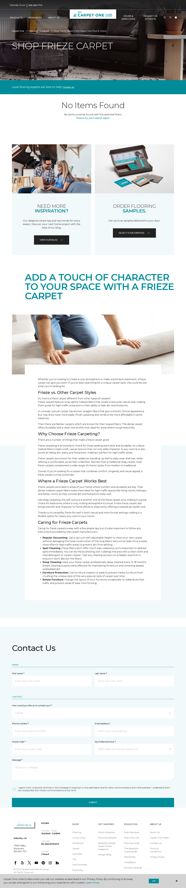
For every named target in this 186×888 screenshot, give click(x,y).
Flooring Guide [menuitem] (132, 843)
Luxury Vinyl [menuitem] (78, 837)
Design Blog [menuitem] (104, 854)
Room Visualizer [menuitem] (106, 832)
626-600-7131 (35, 5)
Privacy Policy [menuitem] (157, 857)
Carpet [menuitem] (75, 848)
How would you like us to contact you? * (32, 706)
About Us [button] (53, 17)
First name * (18, 673)
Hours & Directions (128, 17)
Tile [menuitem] (74, 859)
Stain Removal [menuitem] (131, 832)
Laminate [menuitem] (77, 854)
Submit (93, 802)
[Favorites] (170, 17)
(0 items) (176, 17)
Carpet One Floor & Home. (35, 869)
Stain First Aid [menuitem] (131, 837)
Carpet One (18, 31)
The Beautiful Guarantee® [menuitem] (131, 850)
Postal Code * (18, 742)
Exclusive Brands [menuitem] (133, 867)
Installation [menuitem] (130, 862)
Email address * (102, 724)
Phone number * (20, 724)
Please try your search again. (93, 118)
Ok (153, 881)
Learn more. (93, 882)
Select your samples (131, 233)
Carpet (45, 31)
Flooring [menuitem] (76, 832)
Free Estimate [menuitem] (79, 864)
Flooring (33, 31)
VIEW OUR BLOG (49, 240)
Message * (17, 760)
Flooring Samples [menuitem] (107, 837)
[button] (165, 17)
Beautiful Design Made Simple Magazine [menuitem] (107, 846)
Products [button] (16, 17)
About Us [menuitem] (155, 832)
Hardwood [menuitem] (77, 843)
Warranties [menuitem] (130, 857)
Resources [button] (35, 17)
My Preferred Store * (105, 742)
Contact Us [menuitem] (156, 843)
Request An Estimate (150, 17)
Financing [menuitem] (77, 870)
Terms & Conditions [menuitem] (155, 850)
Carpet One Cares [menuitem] (159, 837)
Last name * (101, 673)
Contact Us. (68, 87)
